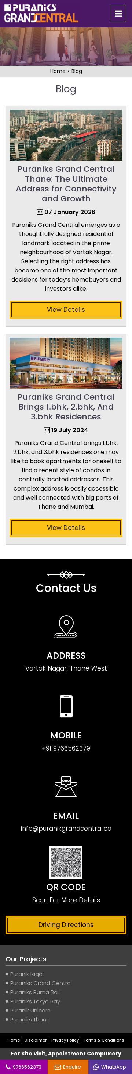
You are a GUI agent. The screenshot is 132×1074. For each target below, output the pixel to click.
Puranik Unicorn (30, 1010)
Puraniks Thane (30, 1019)
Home (58, 71)
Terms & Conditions (104, 1040)
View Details (66, 309)
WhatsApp (112, 1066)
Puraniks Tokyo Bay (35, 1001)
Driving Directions (66, 924)
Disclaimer (36, 1040)
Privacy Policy (65, 1040)
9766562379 (26, 1066)
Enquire (71, 1066)
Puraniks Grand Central (41, 983)
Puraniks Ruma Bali (35, 992)
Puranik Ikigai (27, 974)
